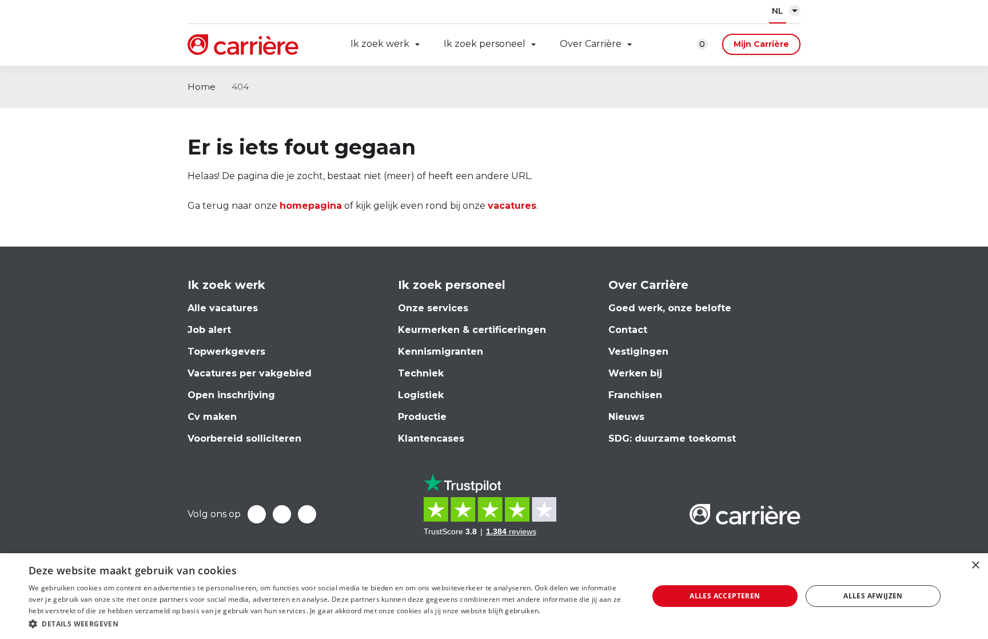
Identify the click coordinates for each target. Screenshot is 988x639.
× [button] (975, 565)
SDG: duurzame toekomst (672, 438)
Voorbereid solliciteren (244, 438)
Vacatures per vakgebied (250, 373)
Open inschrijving (231, 395)
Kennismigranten (440, 351)
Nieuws (626, 416)
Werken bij (635, 373)
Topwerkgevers (226, 351)
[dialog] (494, 596)
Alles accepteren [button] (725, 596)
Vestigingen (638, 351)
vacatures (512, 205)
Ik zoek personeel (484, 43)
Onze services (433, 308)
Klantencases (431, 438)
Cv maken (212, 416)
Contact (627, 329)
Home (202, 86)
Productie (422, 416)
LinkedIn (282, 514)
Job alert (209, 329)
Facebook (257, 514)
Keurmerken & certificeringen (472, 329)
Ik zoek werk (379, 43)
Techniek (421, 373)
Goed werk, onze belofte (669, 308)
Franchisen (635, 395)
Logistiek (421, 395)
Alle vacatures (223, 308)
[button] (329, 624)
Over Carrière (591, 43)
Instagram (307, 514)
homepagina (311, 205)
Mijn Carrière (761, 44)
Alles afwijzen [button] (873, 596)
